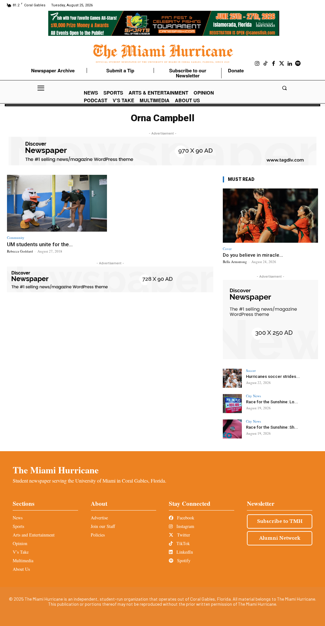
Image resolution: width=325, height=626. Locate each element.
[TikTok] (266, 64)
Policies (98, 535)
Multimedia (23, 560)
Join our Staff (103, 526)
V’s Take (21, 552)
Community (15, 237)
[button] (284, 88)
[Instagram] (257, 64)
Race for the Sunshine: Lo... (272, 401)
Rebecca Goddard (20, 251)
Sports (18, 526)
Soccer (251, 370)
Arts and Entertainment (34, 535)
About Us (21, 569)
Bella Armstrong (235, 261)
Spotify (183, 560)
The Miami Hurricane (56, 470)
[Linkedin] (290, 64)
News (18, 518)
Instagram (184, 526)
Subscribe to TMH (279, 521)
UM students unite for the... (40, 244)
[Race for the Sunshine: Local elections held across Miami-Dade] (232, 403)
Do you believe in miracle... (253, 255)
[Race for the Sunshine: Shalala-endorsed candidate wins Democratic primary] (232, 428)
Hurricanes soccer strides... (273, 376)
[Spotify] (298, 64)
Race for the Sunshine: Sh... (272, 427)
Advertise (99, 518)
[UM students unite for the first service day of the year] (57, 203)
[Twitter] (282, 64)
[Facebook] (273, 64)
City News (253, 396)
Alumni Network (279, 538)
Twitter (183, 535)
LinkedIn (184, 552)
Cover (227, 248)
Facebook (185, 518)
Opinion (20, 543)
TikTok (182, 543)
